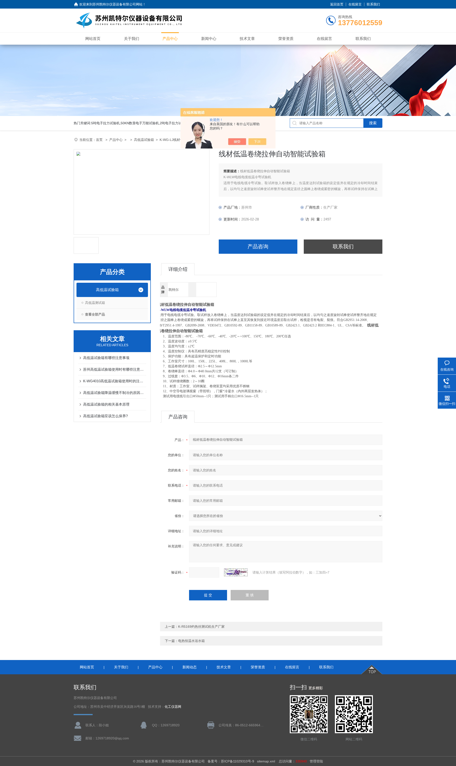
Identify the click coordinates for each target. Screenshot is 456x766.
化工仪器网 (173, 707)
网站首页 (92, 39)
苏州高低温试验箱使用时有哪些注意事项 (114, 369)
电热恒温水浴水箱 (191, 641)
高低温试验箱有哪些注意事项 (106, 358)
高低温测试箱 (95, 303)
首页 (100, 140)
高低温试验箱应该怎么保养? (105, 416)
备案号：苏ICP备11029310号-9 (231, 761)
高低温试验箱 (144, 140)
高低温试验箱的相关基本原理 (106, 404)
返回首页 (336, 4)
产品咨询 (257, 246)
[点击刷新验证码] (236, 572)
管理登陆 (316, 761)
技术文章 (247, 39)
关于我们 (131, 39)
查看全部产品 (95, 314)
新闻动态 (189, 667)
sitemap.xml (266, 761)
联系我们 (373, 4)
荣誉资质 (286, 39)
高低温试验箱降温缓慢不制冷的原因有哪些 (114, 393)
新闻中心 (208, 39)
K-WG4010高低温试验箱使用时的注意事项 (114, 381)
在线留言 (355, 4)
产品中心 (170, 39)
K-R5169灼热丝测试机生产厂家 (201, 626)
